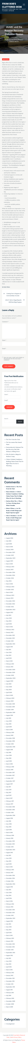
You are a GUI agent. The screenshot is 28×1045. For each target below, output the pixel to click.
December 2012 (10, 944)
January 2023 (9, 598)
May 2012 (8, 964)
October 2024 (10, 578)
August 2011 (9, 989)
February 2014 (10, 904)
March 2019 (9, 729)
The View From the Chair (13, 439)
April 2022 (9, 624)
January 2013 (9, 941)
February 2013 (10, 938)
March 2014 (9, 901)
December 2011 (10, 978)
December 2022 (10, 601)
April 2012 (9, 967)
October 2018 (10, 744)
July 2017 (8, 787)
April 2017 (8, 795)
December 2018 (10, 738)
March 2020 (9, 695)
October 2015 (10, 847)
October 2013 (10, 915)
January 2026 (9, 549)
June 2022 (9, 618)
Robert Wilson (7, 287)
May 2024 (8, 581)
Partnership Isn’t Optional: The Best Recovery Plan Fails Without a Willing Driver (14, 449)
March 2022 (9, 626)
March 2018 (9, 764)
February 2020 (10, 698)
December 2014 (10, 875)
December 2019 (10, 704)
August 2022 (9, 612)
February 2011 (10, 992)
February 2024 (10, 586)
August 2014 (9, 887)
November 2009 (10, 1001)
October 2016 (10, 812)
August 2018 (9, 749)
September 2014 (10, 884)
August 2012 (9, 955)
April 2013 (9, 932)
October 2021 (10, 641)
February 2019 (10, 732)
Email (4, 348)
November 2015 (10, 844)
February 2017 (10, 801)
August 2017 (9, 784)
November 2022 (10, 604)
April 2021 (9, 658)
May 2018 (8, 758)
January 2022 (9, 632)
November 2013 (10, 912)
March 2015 (9, 867)
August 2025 (9, 561)
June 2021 (9, 652)
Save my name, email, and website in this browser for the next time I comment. (14, 358)
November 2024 (10, 575)
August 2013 (9, 921)
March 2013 (9, 935)
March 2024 (9, 584)
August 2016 (9, 818)
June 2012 (9, 961)
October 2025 (10, 555)
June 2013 (9, 927)
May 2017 (8, 792)
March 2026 (9, 546)
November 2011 (10, 981)
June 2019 (9, 721)
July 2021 (8, 649)
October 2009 (10, 1004)
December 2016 (10, 807)
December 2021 (10, 635)
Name (4, 340)
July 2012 (8, 958)
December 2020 (10, 669)
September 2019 (10, 712)
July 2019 (8, 718)
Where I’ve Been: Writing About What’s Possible (14, 503)
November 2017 (10, 775)
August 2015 (9, 852)
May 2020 (9, 689)
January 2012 (9, 975)
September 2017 (10, 781)
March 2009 (9, 1007)
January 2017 (9, 804)
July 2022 (8, 615)
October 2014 (10, 881)
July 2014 (8, 889)
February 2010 (10, 998)
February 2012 (10, 972)
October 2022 (10, 606)
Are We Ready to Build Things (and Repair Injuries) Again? (13, 510)
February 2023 (10, 595)
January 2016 (9, 838)
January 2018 (9, 769)
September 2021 (10, 644)
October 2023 (10, 589)
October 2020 (10, 675)
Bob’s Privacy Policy (16, 1037)
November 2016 (10, 809)
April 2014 (9, 898)
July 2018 (8, 752)
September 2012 (10, 952)
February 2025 (10, 566)
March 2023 (9, 592)
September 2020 (10, 678)
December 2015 (10, 841)
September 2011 (10, 987)
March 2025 (9, 564)
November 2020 (10, 672)
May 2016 (8, 827)
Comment (5, 321)
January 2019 (9, 735)
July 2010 (8, 995)
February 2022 (10, 629)
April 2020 (9, 692)
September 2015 (10, 849)
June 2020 (9, 686)
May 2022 (8, 621)
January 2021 (9, 666)
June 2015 (9, 858)
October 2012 (10, 949)
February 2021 (10, 664)
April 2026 (9, 544)
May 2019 (8, 724)
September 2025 (10, 558)
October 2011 (9, 984)
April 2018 (9, 761)
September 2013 (10, 918)
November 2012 (10, 947)
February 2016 (10, 835)
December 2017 (10, 772)
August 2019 (9, 715)
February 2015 (10, 869)
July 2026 (8, 541)
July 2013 (8, 924)
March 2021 (9, 661)
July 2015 (8, 855)
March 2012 (9, 969)
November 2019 (10, 706)
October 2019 (10, 709)
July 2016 (8, 821)
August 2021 (9, 646)
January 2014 (9, 907)
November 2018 (10, 741)
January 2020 (10, 701)
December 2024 (10, 572)
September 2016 (10, 815)
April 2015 (9, 864)
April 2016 (9, 829)
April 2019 (9, 726)
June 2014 (9, 892)
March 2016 (9, 832)
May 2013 (8, 929)
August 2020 (9, 681)
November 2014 (10, 878)
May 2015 (8, 861)
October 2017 (9, 778)
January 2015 (9, 872)
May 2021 (8, 655)
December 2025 (10, 552)
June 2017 (8, 789)
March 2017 (9, 798)
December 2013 (10, 909)
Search (6, 418)
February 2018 (10, 767)
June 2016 (9, 824)
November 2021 (10, 638)
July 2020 (8, 684)
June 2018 (9, 755)
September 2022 (10, 609)
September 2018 (10, 746)
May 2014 (8, 895)
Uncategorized (10, 1024)
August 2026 (9, 538)
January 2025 (9, 569)
